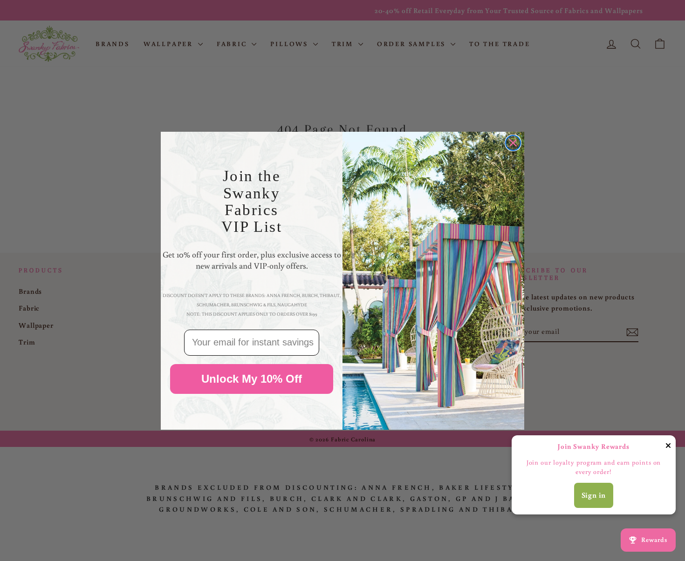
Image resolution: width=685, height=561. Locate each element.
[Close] (668, 447)
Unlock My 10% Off (251, 378)
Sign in (594, 495)
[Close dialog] (513, 142)
